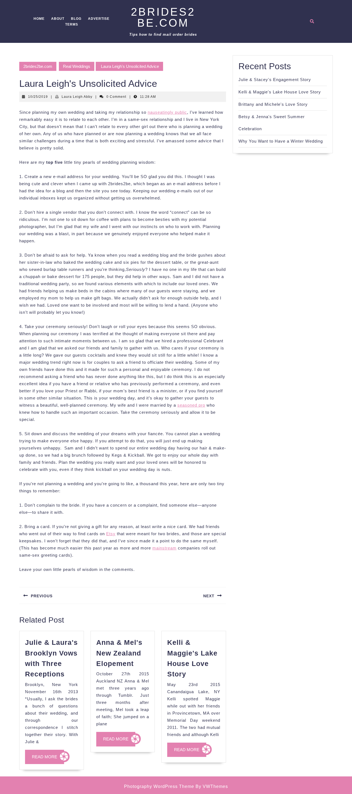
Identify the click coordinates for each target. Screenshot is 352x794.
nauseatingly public (167, 112)
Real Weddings (76, 66)
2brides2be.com (163, 17)
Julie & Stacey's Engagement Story (274, 79)
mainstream (164, 548)
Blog (76, 19)
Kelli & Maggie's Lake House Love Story (279, 92)
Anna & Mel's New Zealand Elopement (119, 652)
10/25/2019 (38, 97)
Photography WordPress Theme (159, 786)
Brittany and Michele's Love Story (273, 104)
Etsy (111, 533)
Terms (71, 24)
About (57, 19)
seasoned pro (191, 405)
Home (39, 19)
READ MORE (48, 759)
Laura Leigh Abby (77, 97)
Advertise (98, 19)
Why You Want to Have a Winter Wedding (280, 141)
